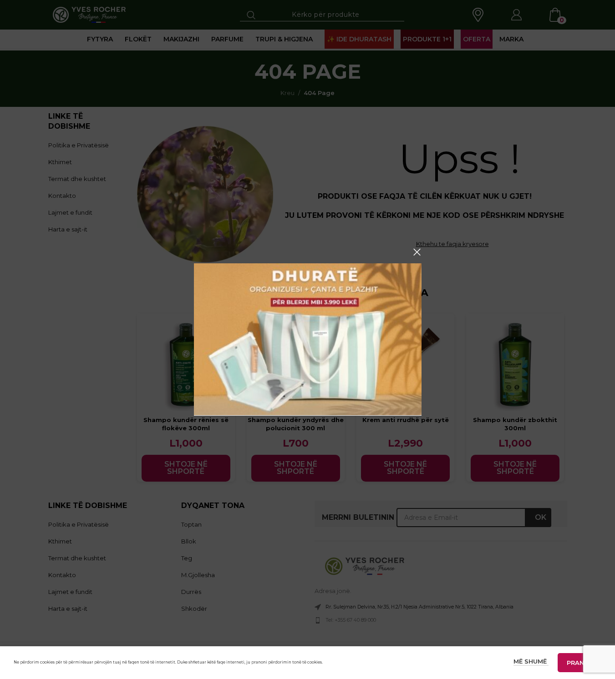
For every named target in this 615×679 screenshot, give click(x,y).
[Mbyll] (417, 252)
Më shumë (531, 661)
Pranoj (579, 662)
